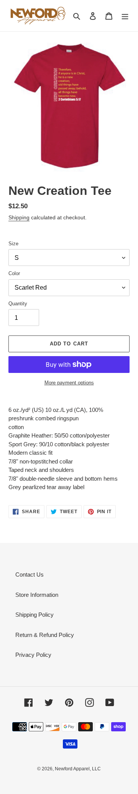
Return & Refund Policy (44, 635)
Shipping (19, 217)
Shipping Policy (34, 614)
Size (13, 243)
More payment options (69, 383)
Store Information (36, 594)
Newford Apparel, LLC (78, 768)
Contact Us (29, 574)
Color (14, 273)
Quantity (17, 303)
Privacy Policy (33, 654)
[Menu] (125, 16)
